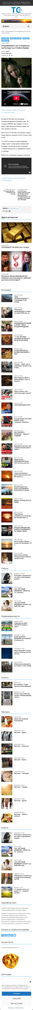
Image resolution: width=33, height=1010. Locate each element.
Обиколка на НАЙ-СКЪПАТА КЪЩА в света (20, 624)
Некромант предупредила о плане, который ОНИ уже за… (22, 311)
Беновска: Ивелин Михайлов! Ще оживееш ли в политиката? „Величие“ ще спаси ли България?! (16, 278)
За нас (10, 2)
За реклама (16, 2)
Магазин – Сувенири (21, 773)
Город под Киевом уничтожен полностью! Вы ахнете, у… (22, 475)
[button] (30, 982)
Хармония (5, 40)
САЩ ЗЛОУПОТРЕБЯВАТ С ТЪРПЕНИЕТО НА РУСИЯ (21, 299)
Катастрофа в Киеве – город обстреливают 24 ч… (22, 543)
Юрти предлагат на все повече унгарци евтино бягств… (22, 652)
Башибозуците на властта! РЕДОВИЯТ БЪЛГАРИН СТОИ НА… (22, 488)
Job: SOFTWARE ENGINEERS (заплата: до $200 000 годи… (22, 604)
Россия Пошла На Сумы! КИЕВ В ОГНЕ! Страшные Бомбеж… (23, 420)
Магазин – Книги (20, 760)
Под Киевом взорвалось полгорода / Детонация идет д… (23, 515)
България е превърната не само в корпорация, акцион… (22, 577)
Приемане (16, 993)
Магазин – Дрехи (20, 801)
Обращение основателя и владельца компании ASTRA (23, 877)
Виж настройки (16, 1003)
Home (3, 31)
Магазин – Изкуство (21, 746)
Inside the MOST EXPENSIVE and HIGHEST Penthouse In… (22, 638)
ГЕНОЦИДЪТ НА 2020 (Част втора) (15, 247)
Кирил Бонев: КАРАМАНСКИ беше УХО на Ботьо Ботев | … (22, 461)
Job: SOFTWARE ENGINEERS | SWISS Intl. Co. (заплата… (22, 590)
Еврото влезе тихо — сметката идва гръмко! (22, 392)
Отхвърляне (16, 998)
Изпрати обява (6, 3)
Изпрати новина (25, 2)
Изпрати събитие (16, 3)
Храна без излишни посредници (21, 719)
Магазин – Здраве (20, 787)
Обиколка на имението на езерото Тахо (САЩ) (22, 665)
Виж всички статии (13, 208)
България (5, 38)
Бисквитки (11, 1007)
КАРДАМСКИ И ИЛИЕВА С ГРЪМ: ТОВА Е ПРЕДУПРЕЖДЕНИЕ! (22, 325)
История (26, 38)
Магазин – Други (20, 732)
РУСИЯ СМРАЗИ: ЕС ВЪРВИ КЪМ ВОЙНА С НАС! (22, 352)
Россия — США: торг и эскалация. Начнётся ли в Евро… (22, 365)
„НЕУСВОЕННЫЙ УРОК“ (22, 405)
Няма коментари (6, 53)
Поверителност (19, 1007)
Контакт (5, 2)
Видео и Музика (16, 38)
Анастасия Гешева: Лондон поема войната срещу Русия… (22, 556)
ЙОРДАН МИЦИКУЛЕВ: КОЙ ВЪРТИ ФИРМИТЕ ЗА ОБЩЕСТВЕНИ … (22, 529)
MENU (6, 26)
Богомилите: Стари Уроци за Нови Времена (22, 685)
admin (7, 51)
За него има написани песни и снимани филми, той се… (23, 695)
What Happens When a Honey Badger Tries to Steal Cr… (22, 379)
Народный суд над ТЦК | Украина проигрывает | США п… (22, 447)
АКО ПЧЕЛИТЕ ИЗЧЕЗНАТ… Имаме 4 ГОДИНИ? (21, 434)
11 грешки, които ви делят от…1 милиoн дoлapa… (21, 891)
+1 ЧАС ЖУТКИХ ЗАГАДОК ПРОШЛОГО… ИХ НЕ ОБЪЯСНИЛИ (22, 338)
